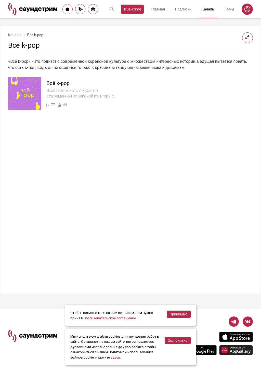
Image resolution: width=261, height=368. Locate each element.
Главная (158, 9)
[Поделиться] (247, 37)
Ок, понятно (178, 340)
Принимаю (179, 314)
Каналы (208, 9)
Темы (229, 9)
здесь (115, 357)
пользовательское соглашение (110, 318)
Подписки (183, 9)
